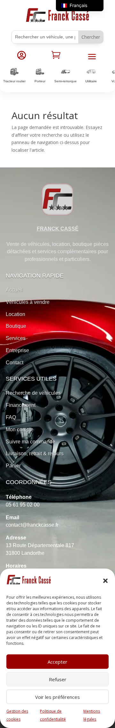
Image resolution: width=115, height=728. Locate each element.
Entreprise (17, 350)
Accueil (14, 290)
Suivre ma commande (30, 441)
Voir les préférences (57, 697)
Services (16, 338)
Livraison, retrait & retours (35, 453)
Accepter (57, 662)
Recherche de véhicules (33, 393)
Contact (14, 362)
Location (15, 314)
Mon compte (20, 429)
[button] (105, 581)
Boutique (16, 326)
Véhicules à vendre (28, 302)
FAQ (11, 417)
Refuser (57, 679)
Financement (20, 405)
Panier (13, 465)
